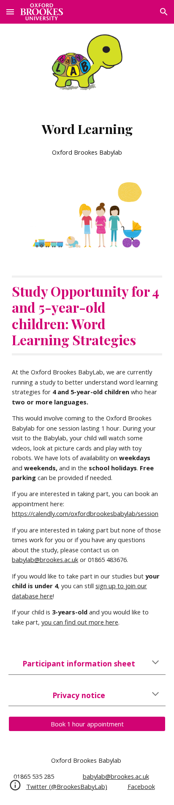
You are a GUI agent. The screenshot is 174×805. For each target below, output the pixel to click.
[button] (10, 11)
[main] (87, 136)
